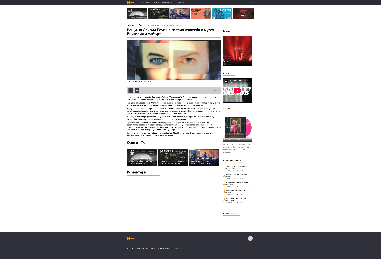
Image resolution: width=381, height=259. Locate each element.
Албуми (155, 2)
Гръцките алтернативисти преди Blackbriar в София (170, 162)
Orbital (226, 62)
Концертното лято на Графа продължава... (236, 199)
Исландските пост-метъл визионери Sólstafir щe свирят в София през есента (141, 161)
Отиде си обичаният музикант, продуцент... (237, 183)
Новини (145, 2)
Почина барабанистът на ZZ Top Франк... (238, 191)
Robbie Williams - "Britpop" (233, 140)
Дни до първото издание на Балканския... (236, 167)
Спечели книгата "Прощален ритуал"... (237, 175)
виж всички (227, 207)
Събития (180, 2)
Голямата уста (168, 2)
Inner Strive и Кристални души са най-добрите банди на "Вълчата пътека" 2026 (203, 161)
